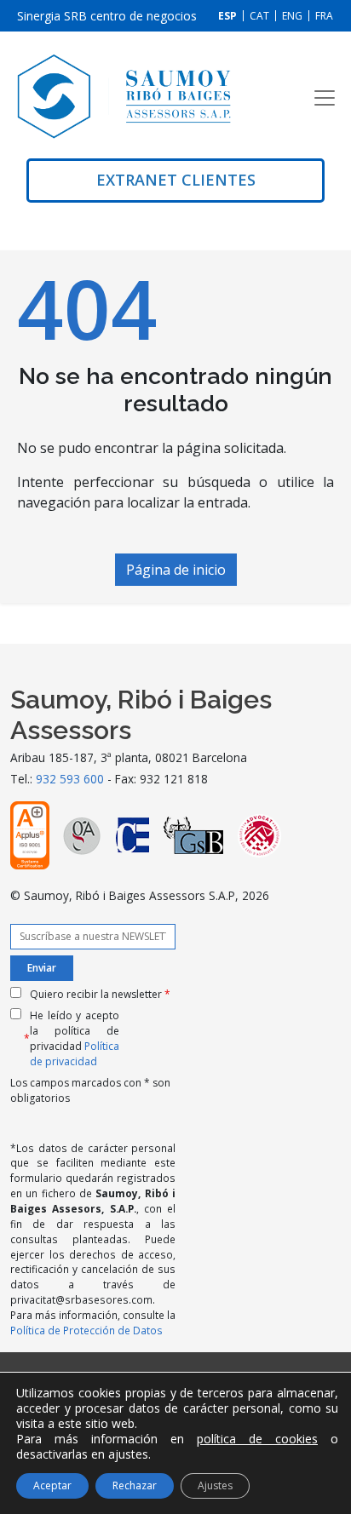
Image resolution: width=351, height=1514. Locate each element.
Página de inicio (176, 569)
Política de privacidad (74, 1054)
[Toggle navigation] (324, 98)
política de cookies (257, 1439)
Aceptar (52, 1485)
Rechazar (134, 1485)
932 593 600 (70, 779)
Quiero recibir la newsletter (100, 994)
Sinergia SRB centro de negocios (107, 16)
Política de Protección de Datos (86, 1330)
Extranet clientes (176, 179)
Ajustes (215, 1485)
